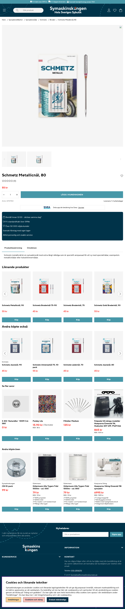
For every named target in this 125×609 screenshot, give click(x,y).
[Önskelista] (114, 10)
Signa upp (116, 534)
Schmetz (43, 20)
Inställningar (13, 599)
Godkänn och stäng (34, 599)
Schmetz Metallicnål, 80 (67, 20)
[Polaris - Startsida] (68, 10)
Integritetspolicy (45, 595)
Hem (4, 20)
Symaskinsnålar (31, 20)
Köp (109, 509)
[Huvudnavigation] (4, 10)
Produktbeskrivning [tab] (13, 248)
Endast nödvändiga (57, 599)
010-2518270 (76, 571)
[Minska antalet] (3, 194)
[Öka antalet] (17, 194)
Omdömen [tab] (32, 248)
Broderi (52, 20)
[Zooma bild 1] (62, 86)
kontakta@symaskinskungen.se (84, 575)
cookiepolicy (65, 595)
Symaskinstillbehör (16, 20)
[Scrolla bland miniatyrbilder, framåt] (120, 159)
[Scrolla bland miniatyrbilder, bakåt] (4, 159)
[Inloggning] (109, 10)
